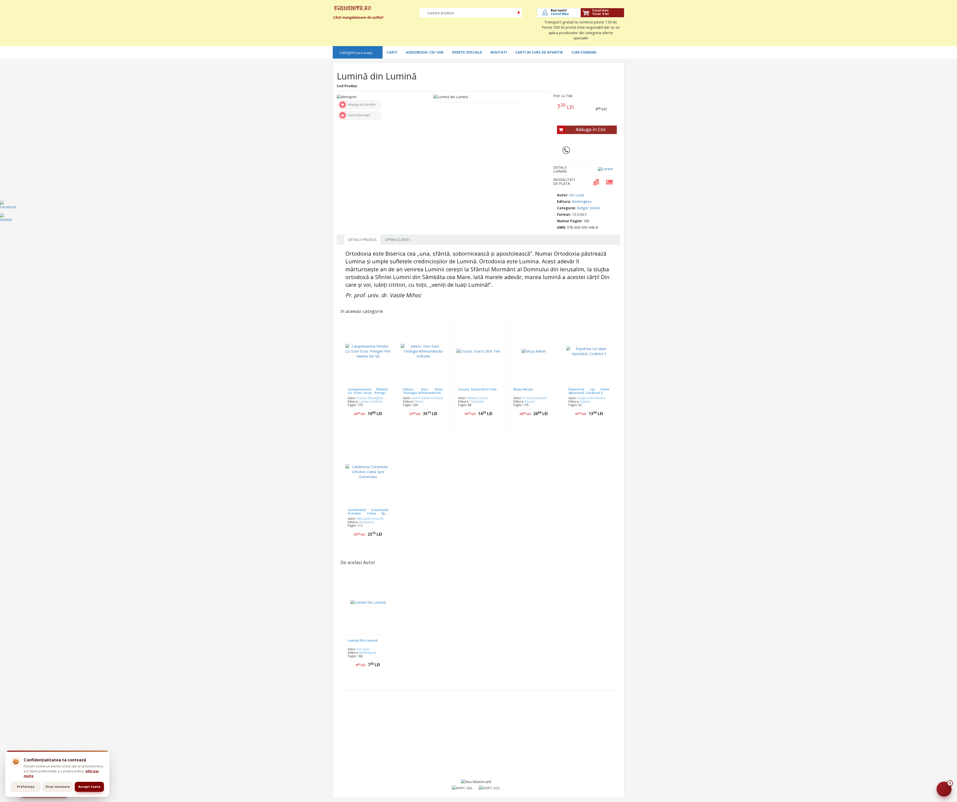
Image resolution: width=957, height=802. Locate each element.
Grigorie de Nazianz (592, 398)
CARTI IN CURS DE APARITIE (539, 52)
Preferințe (25, 786)
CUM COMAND (583, 52)
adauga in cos (426, 429)
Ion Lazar (576, 195)
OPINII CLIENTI (397, 239)
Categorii (356, 52)
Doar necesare (58, 786)
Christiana (477, 401)
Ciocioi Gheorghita (370, 398)
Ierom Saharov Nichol (427, 398)
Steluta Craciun (477, 398)
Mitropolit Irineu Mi (370, 518)
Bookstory (366, 522)
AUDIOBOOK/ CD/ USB (424, 52)
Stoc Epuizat (372, 429)
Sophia (585, 401)
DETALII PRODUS (362, 239)
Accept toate (89, 786)
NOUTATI (498, 52)
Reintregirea (581, 201)
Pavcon (530, 401)
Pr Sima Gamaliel (535, 398)
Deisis (418, 401)
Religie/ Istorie (588, 208)
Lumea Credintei (370, 401)
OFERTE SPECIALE (467, 52)
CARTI (392, 52)
